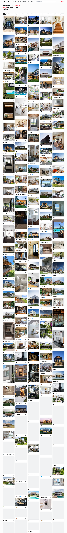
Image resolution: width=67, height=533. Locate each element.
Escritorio (30, 14)
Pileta (41, 14)
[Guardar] (13, 33)
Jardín (49, 14)
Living (18, 14)
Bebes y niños (25, 14)
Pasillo (59, 14)
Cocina (7, 14)
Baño (10, 14)
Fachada (53, 14)
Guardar (12, 51)
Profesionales (24, 1)
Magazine (32, 1)
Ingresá (62, 1)
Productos (19, 1)
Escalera (34, 14)
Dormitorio (14, 14)
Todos (4, 14)
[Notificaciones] (58, 1)
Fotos (16, 1)
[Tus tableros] (59, 1)
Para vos (13, 1)
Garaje (56, 14)
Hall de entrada (45, 14)
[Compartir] (10, 17)
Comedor (21, 14)
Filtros (63, 14)
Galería (38, 14)
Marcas (28, 1)
